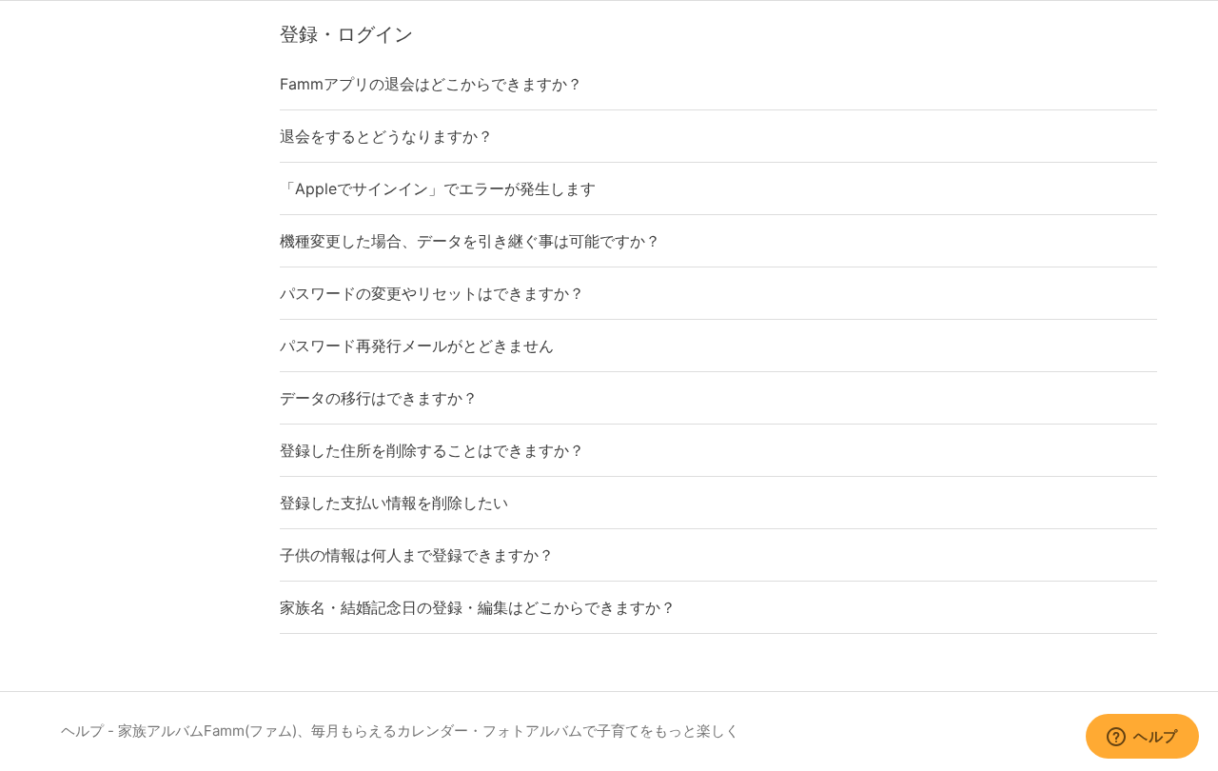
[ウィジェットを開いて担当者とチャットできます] (1142, 737)
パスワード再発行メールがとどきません (417, 345)
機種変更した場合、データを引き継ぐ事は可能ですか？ (470, 240)
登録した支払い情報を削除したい (394, 502)
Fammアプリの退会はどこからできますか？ (431, 83)
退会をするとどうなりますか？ (386, 136)
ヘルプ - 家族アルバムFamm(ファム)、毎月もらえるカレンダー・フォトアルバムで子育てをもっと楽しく (400, 731)
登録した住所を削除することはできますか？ (432, 450)
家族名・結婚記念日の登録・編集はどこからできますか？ (478, 607)
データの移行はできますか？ (379, 397)
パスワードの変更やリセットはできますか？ (432, 293)
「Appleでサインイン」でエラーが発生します (438, 188)
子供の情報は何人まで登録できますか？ (417, 554)
